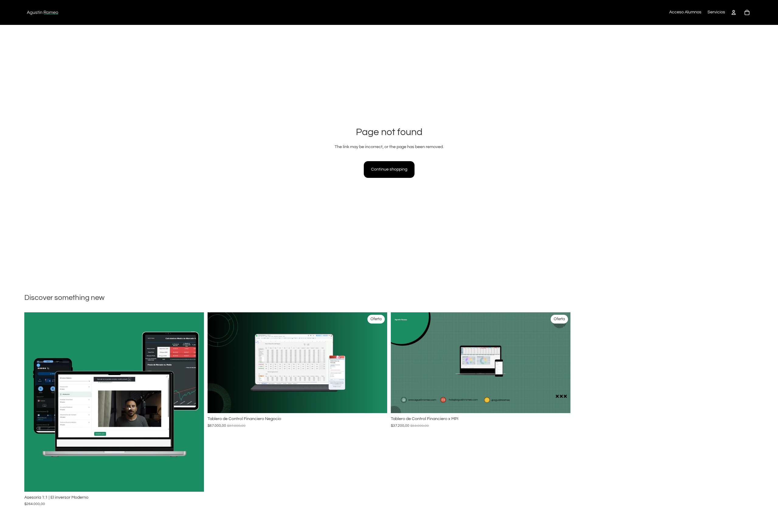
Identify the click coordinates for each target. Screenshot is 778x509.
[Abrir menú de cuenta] (733, 12)
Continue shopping (389, 169)
